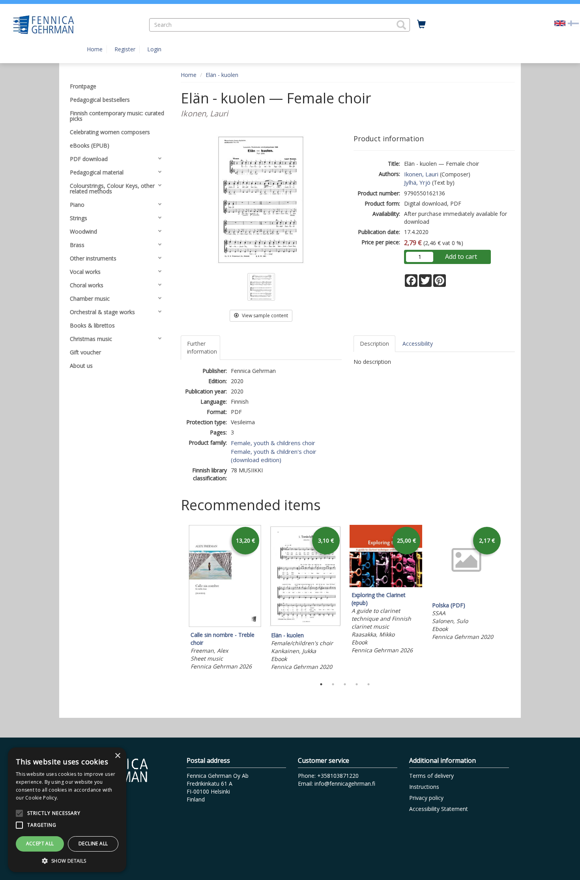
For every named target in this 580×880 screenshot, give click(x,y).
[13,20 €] (225, 625)
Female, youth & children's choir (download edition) (273, 455)
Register (124, 49)
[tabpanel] (225, 598)
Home (95, 49)
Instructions (424, 786)
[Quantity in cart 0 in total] (421, 24)
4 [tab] (357, 684)
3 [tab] (345, 684)
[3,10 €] (305, 625)
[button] (401, 25)
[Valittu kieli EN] (560, 22)
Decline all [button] (93, 843)
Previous (179, 599)
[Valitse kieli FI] (573, 22)
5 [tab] (368, 684)
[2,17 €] (466, 595)
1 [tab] (321, 684)
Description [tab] (374, 343)
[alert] (67, 809)
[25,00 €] (386, 585)
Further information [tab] (202, 347)
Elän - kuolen (222, 75)
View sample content (264, 315)
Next (511, 599)
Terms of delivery (431, 775)
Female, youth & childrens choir (273, 443)
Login (154, 49)
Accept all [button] (40, 843)
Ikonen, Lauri (421, 174)
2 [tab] (333, 684)
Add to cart (461, 256)
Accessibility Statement (438, 809)
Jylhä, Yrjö (417, 182)
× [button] (117, 756)
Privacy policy (426, 797)
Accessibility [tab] (417, 343)
